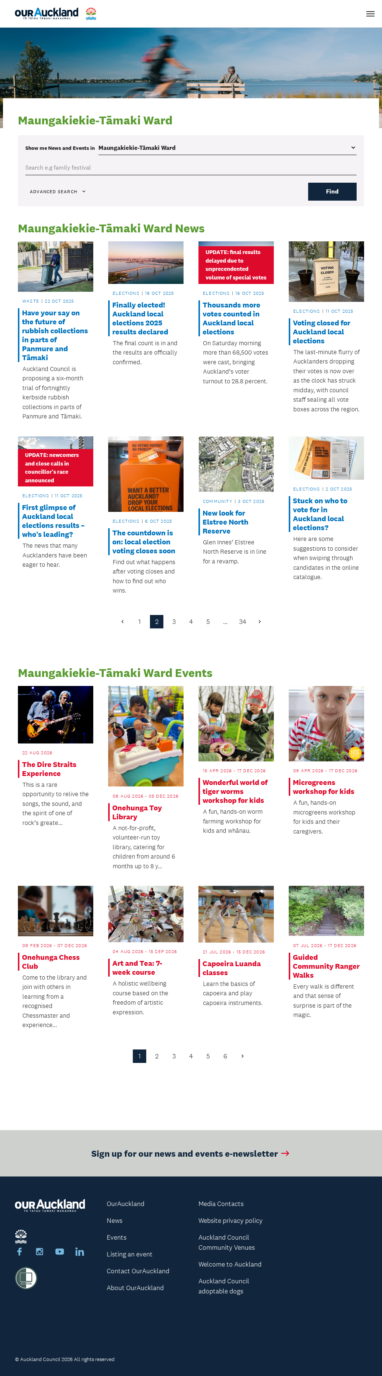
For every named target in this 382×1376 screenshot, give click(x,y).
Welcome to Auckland (230, 1264)
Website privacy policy (230, 1220)
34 (242, 622)
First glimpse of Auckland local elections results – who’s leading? (53, 521)
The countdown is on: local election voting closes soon (143, 541)
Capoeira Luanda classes (232, 968)
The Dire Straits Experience (49, 769)
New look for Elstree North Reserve (225, 521)
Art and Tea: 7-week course (137, 968)
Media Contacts (221, 1204)
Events (116, 1237)
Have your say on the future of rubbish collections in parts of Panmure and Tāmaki (55, 335)
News (114, 1220)
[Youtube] (59, 1252)
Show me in (60, 148)
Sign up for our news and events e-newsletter (184, 1153)
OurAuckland (125, 1204)
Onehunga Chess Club (51, 962)
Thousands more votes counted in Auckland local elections (231, 318)
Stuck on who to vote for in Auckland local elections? (320, 514)
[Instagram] (39, 1252)
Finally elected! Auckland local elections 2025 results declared (140, 318)
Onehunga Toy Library (137, 812)
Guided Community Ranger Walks (326, 966)
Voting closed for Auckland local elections (321, 331)
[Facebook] (19, 1252)
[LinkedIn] (79, 1252)
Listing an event (130, 1254)
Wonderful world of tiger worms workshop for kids (235, 791)
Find (332, 191)
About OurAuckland (135, 1288)
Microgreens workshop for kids (323, 787)
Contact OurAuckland (138, 1271)
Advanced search (53, 192)
